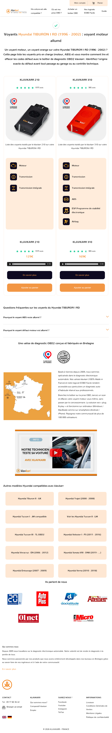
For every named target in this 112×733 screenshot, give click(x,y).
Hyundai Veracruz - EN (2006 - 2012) (29, 553)
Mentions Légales (94, 713)
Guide (104, 11)
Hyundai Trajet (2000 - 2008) (82, 498)
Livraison (90, 703)
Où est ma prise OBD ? (56, 11)
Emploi (33, 710)
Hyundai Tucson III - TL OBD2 (29, 535)
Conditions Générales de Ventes (96, 707)
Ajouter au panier (29, 287)
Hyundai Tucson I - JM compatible (30, 517)
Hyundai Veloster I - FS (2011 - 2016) (82, 535)
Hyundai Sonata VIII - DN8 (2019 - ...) (82, 553)
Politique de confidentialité (97, 717)
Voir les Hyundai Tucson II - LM (82, 517)
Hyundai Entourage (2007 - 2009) (30, 571)
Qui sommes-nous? (38, 703)
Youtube (62, 706)
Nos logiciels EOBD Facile (89, 11)
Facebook (62, 702)
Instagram (62, 709)
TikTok (61, 712)
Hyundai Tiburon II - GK (29, 498)
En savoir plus (29, 275)
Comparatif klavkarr (38, 706)
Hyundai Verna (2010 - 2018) (82, 571)
